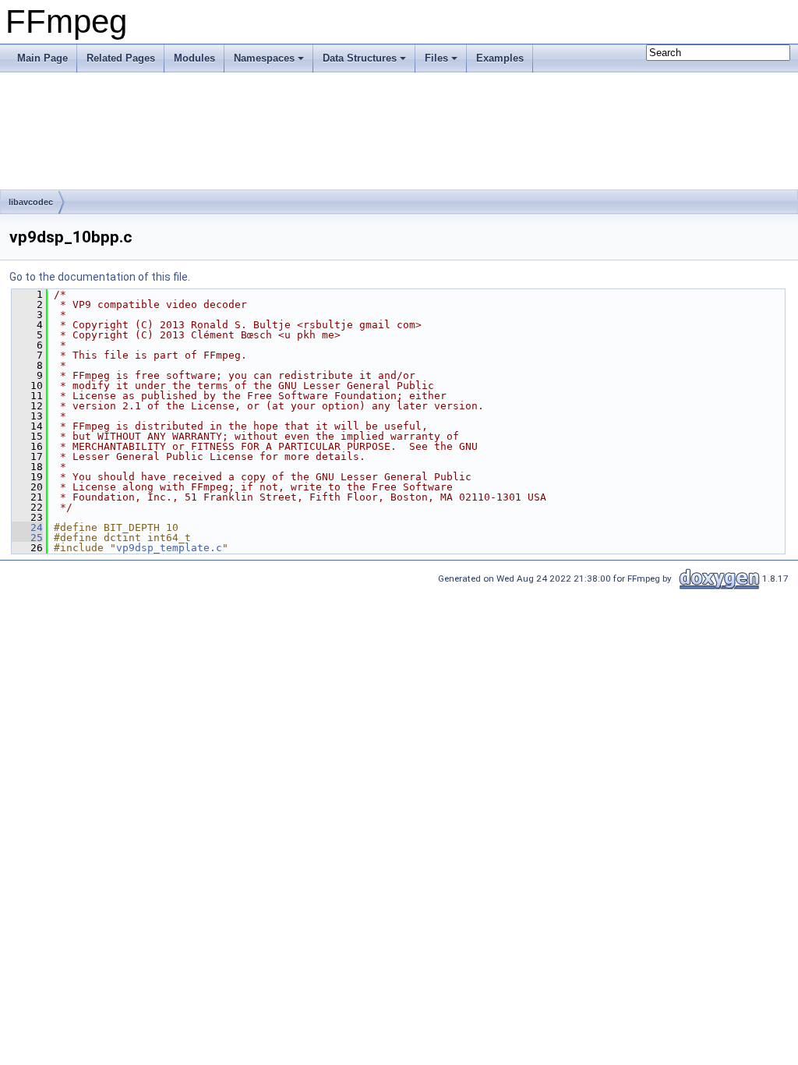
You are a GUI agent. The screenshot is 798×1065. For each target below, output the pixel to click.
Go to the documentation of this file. (99, 277)
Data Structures (360, 58)
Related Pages (121, 58)
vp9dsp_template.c (169, 548)
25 (27, 537)
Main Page (42, 58)
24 (27, 527)
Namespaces (264, 58)
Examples (500, 58)
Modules (194, 58)
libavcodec (31, 202)
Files (436, 58)
